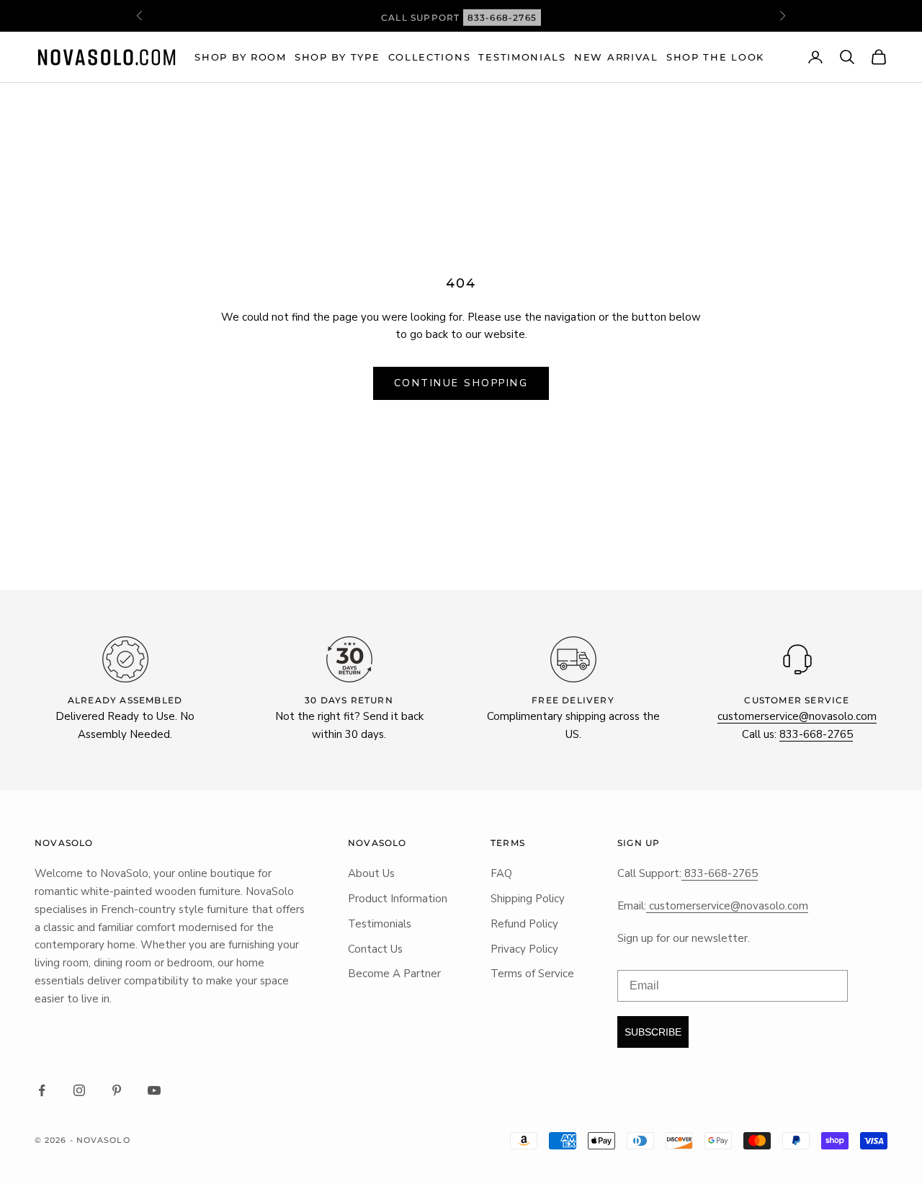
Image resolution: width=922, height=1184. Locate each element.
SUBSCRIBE (653, 1032)
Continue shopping (461, 383)
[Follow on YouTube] (154, 1090)
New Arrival (616, 57)
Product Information (397, 898)
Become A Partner (394, 973)
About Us (371, 873)
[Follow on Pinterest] (116, 1090)
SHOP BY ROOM (240, 57)
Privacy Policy (524, 949)
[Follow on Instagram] (79, 1090)
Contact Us (375, 949)
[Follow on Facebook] (42, 1090)
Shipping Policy (528, 898)
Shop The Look (715, 57)
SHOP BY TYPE (337, 57)
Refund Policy (524, 924)
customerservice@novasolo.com (797, 716)
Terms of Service (532, 973)
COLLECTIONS (429, 57)
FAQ (501, 873)
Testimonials (521, 57)
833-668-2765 (502, 15)
